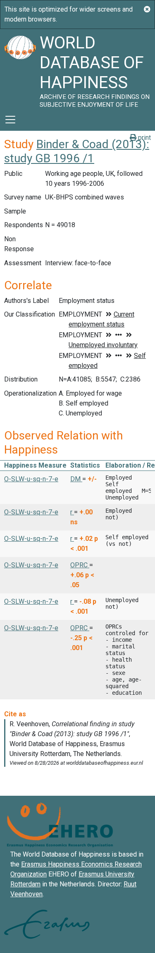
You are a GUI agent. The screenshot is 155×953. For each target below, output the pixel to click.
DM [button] (76, 479)
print (143, 138)
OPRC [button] (79, 565)
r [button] (72, 512)
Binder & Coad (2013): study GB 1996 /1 (76, 151)
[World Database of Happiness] (20, 68)
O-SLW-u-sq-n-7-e (31, 479)
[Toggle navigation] (10, 119)
